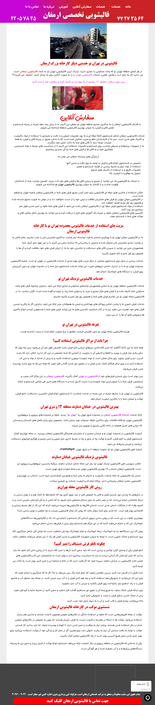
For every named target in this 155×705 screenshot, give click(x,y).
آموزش (63, 6)
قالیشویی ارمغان (29, 71)
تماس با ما (32, 6)
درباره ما (48, 6)
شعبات (100, 6)
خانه (128, 6)
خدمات (116, 6)
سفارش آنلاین (82, 6)
